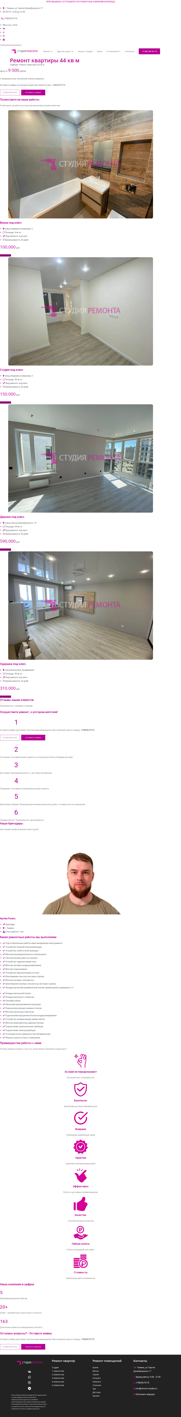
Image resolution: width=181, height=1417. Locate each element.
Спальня (97, 1385)
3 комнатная (58, 1378)
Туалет (96, 1374)
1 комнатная (58, 1371)
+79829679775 (87, 730)
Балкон (96, 1395)
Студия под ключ (11, 369)
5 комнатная (58, 1385)
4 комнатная (58, 1381)
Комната (97, 1381)
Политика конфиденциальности (30, 1409)
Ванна (96, 1371)
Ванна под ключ (10, 222)
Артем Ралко (8, 918)
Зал (94, 1388)
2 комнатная (58, 1374)
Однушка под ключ (13, 664)
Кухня (95, 1367)
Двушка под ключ (12, 517)
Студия (55, 1367)
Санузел (97, 1378)
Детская (96, 1392)
